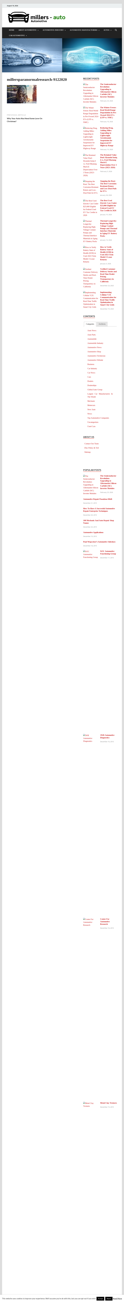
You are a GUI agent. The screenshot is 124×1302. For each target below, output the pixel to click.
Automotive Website (95, 360)
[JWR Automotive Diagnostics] (90, 735)
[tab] (90, 324)
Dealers (90, 381)
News (89, 414)
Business (90, 364)
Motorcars (91, 405)
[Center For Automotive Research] (90, 919)
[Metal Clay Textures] (90, 1103)
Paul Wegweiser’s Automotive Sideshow (99, 542)
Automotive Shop (94, 352)
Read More (117, 1298)
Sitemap (87, 452)
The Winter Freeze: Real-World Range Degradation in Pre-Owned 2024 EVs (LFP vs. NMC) (108, 112)
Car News (91, 373)
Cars (89, 377)
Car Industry (92, 368)
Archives (102, 324)
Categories (90, 324)
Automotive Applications (93, 532)
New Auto (91, 409)
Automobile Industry (95, 343)
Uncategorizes (92, 422)
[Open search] (116, 30)
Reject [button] (109, 1299)
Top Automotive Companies (98, 418)
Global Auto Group (94, 390)
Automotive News (94, 347)
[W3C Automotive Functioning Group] (90, 552)
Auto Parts (91, 335)
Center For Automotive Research (105, 921)
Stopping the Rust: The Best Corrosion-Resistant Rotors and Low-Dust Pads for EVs (108, 186)
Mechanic (91, 401)
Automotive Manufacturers (83, 30)
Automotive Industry (53, 30)
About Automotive (27, 30)
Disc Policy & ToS (91, 448)
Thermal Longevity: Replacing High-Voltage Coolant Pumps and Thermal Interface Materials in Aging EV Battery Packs (108, 228)
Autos (106, 30)
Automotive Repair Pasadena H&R (97, 499)
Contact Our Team (91, 444)
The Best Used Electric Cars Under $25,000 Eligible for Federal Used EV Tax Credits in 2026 (108, 205)
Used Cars (91, 426)
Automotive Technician (96, 356)
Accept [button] (100, 1299)
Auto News (91, 330)
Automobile (92, 339)
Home (11, 30)
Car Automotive (17, 35)
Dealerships (91, 385)
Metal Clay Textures (108, 1103)
